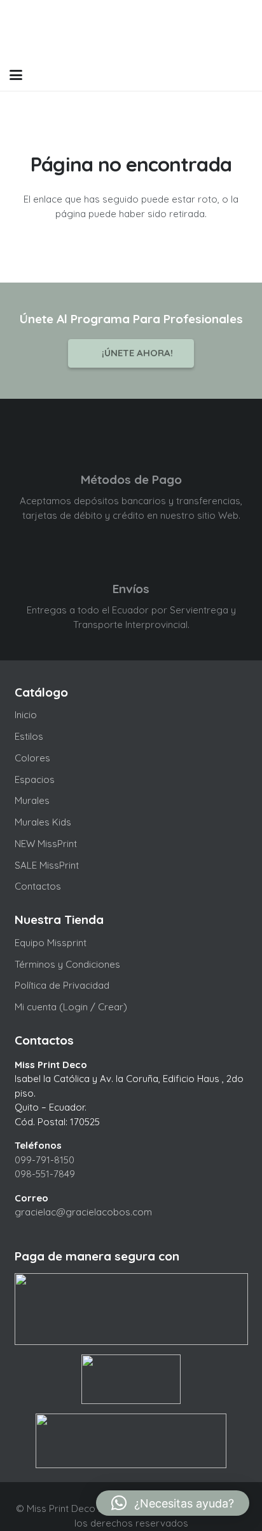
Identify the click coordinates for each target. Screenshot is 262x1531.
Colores (32, 758)
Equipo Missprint (50, 943)
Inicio (26, 715)
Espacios (35, 779)
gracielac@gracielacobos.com (83, 1212)
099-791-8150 (44, 1160)
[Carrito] (219, 75)
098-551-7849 (45, 1174)
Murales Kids (43, 822)
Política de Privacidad (62, 985)
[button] (16, 75)
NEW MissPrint (46, 844)
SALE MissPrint (47, 865)
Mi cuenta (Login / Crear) (71, 1007)
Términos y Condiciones (67, 964)
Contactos (38, 886)
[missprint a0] (131, 29)
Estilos (29, 736)
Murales (32, 800)
